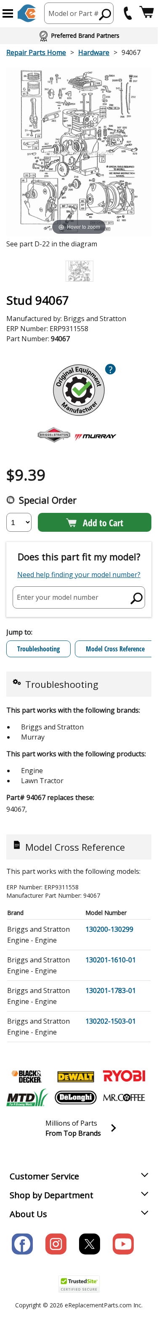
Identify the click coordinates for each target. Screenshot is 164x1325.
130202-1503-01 (110, 1021)
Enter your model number (57, 597)
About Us (28, 1214)
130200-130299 (109, 929)
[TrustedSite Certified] (79, 1284)
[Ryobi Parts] (124, 1076)
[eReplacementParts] (27, 13)
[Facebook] (22, 1244)
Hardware (93, 52)
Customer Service (44, 1176)
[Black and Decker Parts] (27, 1076)
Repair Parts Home (36, 52)
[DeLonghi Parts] (76, 1097)
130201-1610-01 (110, 959)
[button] (8, 13)
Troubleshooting (38, 648)
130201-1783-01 (110, 990)
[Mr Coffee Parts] (124, 1097)
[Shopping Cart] (146, 13)
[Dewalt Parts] (76, 1076)
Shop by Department (51, 1195)
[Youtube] (123, 1244)
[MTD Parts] (27, 1097)
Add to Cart (103, 522)
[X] (89, 1244)
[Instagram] (55, 1244)
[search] (105, 14)
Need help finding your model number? (78, 574)
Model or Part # (73, 13)
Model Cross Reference (115, 648)
